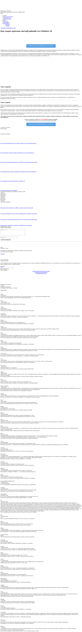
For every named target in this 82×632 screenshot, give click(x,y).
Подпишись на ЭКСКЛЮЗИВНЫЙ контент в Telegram (41, 45)
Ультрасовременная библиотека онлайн (41, 271)
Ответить (3, 253)
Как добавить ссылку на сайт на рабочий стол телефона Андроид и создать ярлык (18, 171)
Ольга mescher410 (4, 259)
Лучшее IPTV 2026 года (41, 273)
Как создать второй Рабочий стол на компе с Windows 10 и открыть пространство (18, 143)
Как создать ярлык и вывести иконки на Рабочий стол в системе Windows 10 (17, 152)
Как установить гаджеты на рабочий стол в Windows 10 (13, 181)
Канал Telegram (4, 270)
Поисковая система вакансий (41, 272)
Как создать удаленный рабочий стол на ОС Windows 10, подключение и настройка (19, 162)
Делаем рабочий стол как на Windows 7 (9, 190)
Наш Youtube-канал (5, 268)
